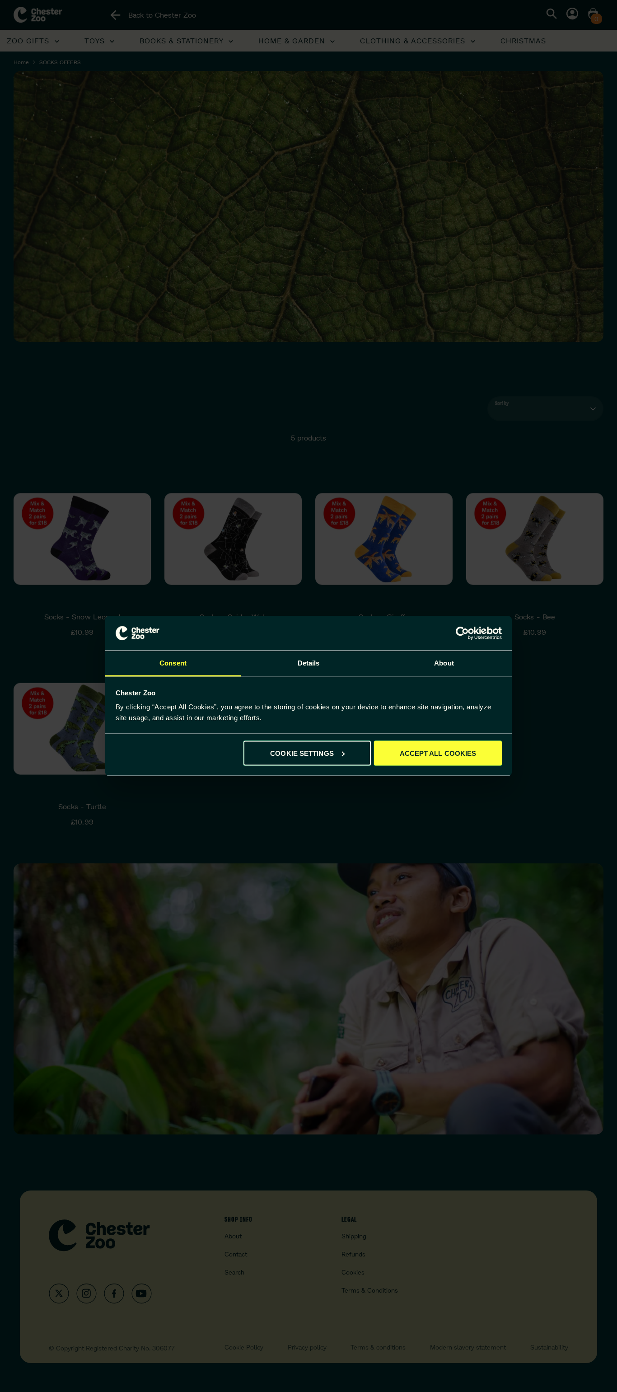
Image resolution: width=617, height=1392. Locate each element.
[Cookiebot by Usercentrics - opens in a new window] (462, 633)
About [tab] (444, 663)
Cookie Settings (302, 753)
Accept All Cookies (438, 753)
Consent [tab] (173, 663)
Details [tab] (309, 663)
